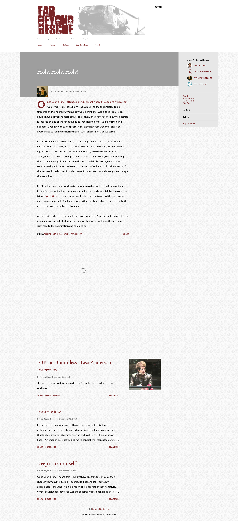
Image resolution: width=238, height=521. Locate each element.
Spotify (186, 96)
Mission (52, 45)
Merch (97, 45)
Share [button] (126, 234)
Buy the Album (82, 45)
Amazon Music (189, 98)
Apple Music (188, 100)
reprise (78, 234)
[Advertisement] (79, 321)
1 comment (50, 447)
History (65, 45)
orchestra (68, 234)
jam (61, 234)
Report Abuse (189, 123)
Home (39, 45)
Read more (114, 395)
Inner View (49, 411)
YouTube (187, 103)
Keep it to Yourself (56, 463)
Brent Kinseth (52, 196)
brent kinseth (51, 234)
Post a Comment (53, 395)
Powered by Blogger (100, 509)
